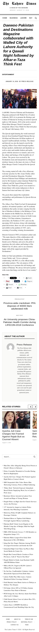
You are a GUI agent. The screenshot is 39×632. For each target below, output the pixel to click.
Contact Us (14, 624)
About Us (17, 619)
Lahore (23, 18)
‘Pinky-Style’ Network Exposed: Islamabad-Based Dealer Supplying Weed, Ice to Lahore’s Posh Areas (19, 490)
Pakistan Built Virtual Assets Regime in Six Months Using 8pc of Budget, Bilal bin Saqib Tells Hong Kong (19, 526)
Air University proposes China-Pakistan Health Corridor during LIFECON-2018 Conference (19, 322)
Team (26, 624)
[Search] (35, 18)
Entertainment (8, 74)
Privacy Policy (12, 622)
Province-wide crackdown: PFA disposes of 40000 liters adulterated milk (19, 306)
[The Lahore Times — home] (19, 3)
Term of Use (29, 619)
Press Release (27, 81)
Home (4, 18)
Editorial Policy (26, 622)
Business (14, 18)
